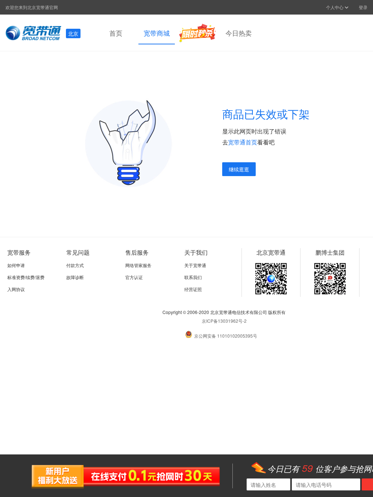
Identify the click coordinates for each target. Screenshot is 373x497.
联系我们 (193, 277)
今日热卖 (238, 32)
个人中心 (335, 7)
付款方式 (75, 265)
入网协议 (16, 289)
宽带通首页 (242, 142)
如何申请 (16, 265)
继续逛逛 (239, 169)
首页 (115, 32)
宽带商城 (157, 32)
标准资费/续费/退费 (25, 277)
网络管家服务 (138, 265)
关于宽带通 (195, 265)
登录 (363, 7)
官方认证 (134, 277)
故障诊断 (75, 277)
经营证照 (193, 289)
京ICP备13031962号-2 (224, 321)
